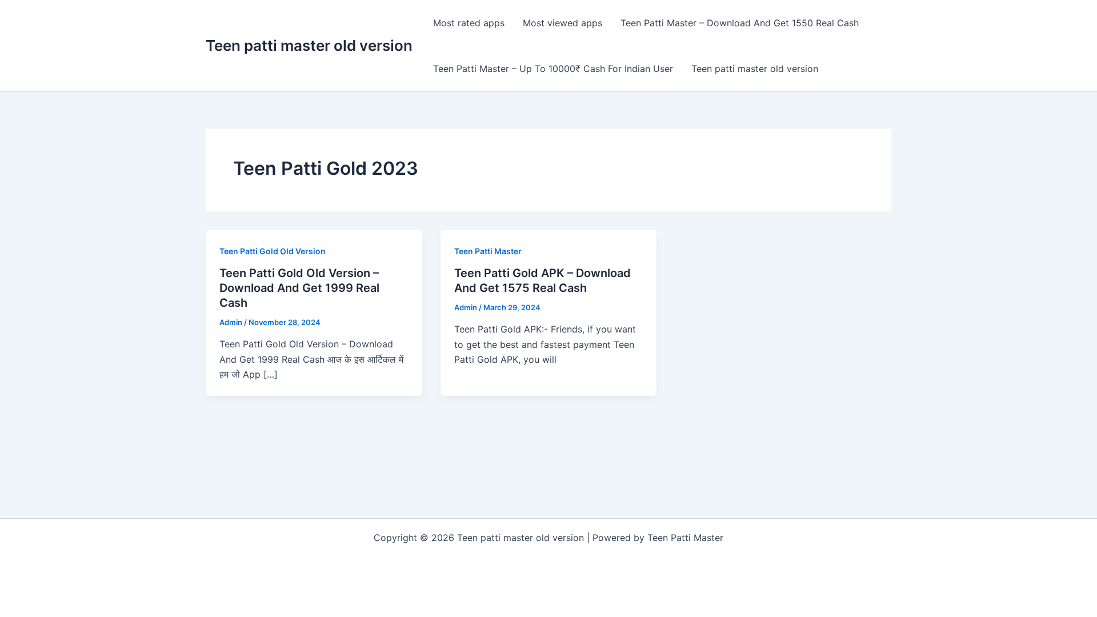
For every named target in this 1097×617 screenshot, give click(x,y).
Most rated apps (469, 23)
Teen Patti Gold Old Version (272, 251)
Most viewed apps (562, 23)
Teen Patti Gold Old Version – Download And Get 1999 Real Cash (299, 288)
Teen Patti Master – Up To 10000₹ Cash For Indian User (553, 68)
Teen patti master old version (309, 45)
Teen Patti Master (488, 251)
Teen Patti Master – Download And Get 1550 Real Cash (739, 23)
